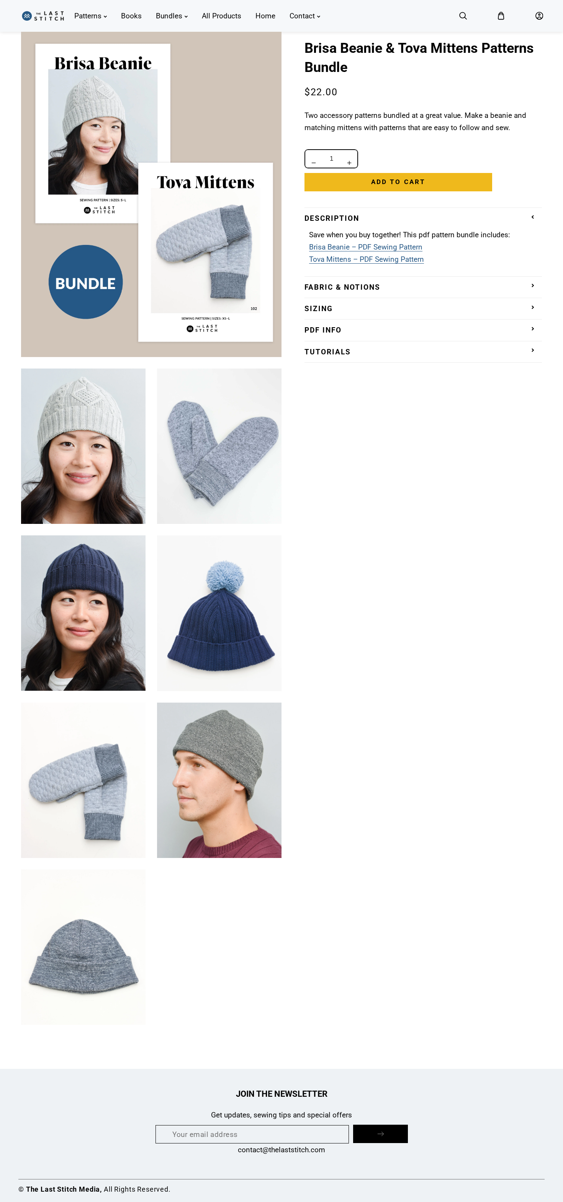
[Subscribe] (380, 1134)
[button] (463, 16)
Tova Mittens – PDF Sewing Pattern (366, 259)
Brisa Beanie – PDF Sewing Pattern (365, 247)
